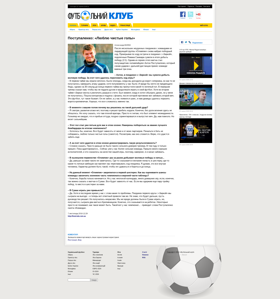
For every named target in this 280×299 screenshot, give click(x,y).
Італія (119, 260)
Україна (73, 25)
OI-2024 (95, 271)
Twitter (190, 15)
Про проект (182, 6)
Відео (113, 25)
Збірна (72, 29)
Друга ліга (108, 29)
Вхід (79, 240)
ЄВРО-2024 (97, 268)
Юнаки (146, 29)
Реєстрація (72, 240)
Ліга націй (96, 263)
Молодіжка (135, 29)
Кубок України (122, 29)
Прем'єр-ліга (83, 29)
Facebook (182, 15)
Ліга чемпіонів (98, 255)
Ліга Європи (97, 257)
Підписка (191, 6)
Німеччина (121, 263)
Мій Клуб (204, 25)
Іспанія (120, 257)
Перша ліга (96, 29)
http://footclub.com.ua (77, 216)
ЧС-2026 (96, 274)
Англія (119, 255)
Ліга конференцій (99, 266)
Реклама (199, 6)
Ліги (94, 25)
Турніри (84, 25)
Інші (153, 29)
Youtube (198, 15)
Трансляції (125, 25)
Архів (103, 25)
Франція (120, 266)
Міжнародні (97, 260)
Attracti (184, 255)
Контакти (206, 6)
